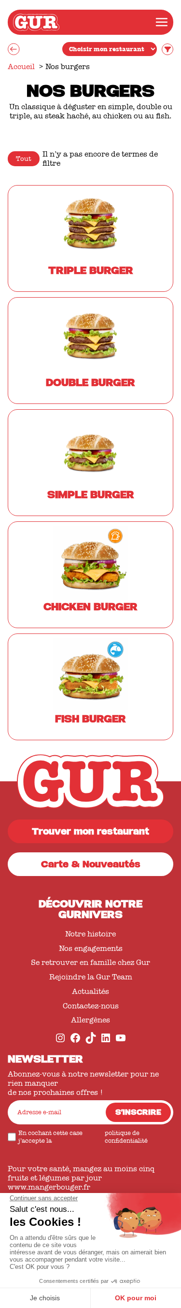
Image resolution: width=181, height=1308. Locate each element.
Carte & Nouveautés (90, 866)
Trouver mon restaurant (90, 833)
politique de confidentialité (126, 1137)
